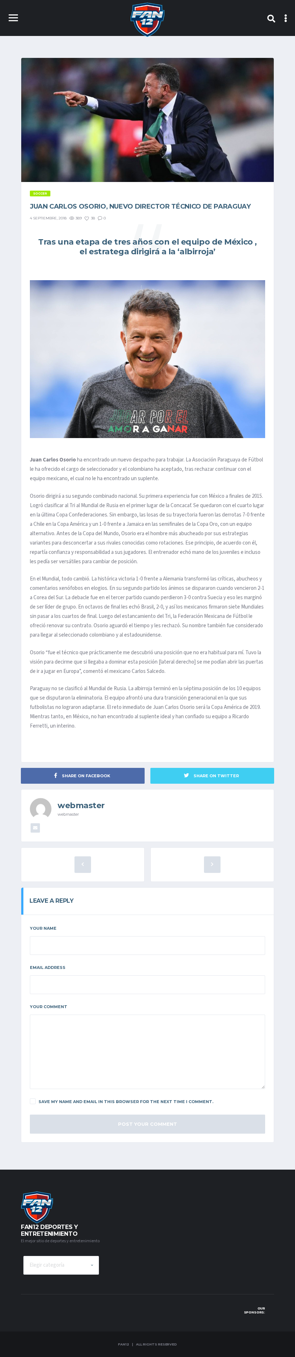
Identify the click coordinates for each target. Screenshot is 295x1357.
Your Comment (48, 1006)
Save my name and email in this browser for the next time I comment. (125, 1101)
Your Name (43, 928)
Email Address (47, 967)
